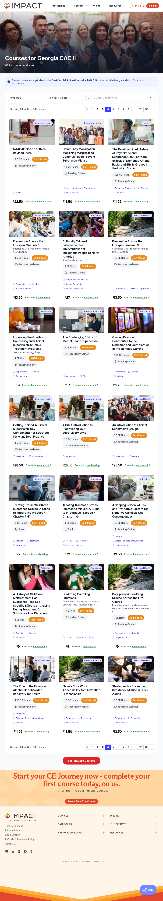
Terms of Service (14, 826)
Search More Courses (81, 760)
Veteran (82, 637)
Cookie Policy (12, 834)
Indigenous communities (77, 279)
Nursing (146, 123)
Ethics (18, 192)
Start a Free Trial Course (81, 801)
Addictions (96, 215)
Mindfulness (22, 545)
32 (140, 109)
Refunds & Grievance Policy (19, 839)
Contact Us (11, 843)
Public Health (71, 192)
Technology (21, 376)
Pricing (96, 5)
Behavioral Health (43, 123)
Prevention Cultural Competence (80, 188)
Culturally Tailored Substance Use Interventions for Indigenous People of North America (81, 249)
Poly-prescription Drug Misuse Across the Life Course (127, 597)
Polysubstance (122, 637)
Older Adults (121, 722)
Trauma (19, 541)
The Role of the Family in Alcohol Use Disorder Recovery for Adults (29, 690)
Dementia (119, 192)
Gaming (134, 372)
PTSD (95, 637)
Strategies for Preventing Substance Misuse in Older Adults (130, 690)
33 (146, 109)
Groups (135, 456)
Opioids (37, 372)
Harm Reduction (23, 288)
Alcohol (144, 188)
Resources (115, 5)
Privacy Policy (12, 830)
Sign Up (136, 5)
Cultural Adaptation (74, 284)
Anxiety (19, 633)
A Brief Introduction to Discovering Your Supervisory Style (78, 428)
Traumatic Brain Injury (125, 188)
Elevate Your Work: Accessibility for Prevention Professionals (81, 690)
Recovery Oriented (74, 545)
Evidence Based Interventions (129, 541)
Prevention (21, 284)
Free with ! (38, 201)
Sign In (153, 5)
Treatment (120, 372)
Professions (58, 5)
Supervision (21, 372)
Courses (79, 5)
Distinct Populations (74, 288)
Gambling (119, 376)
